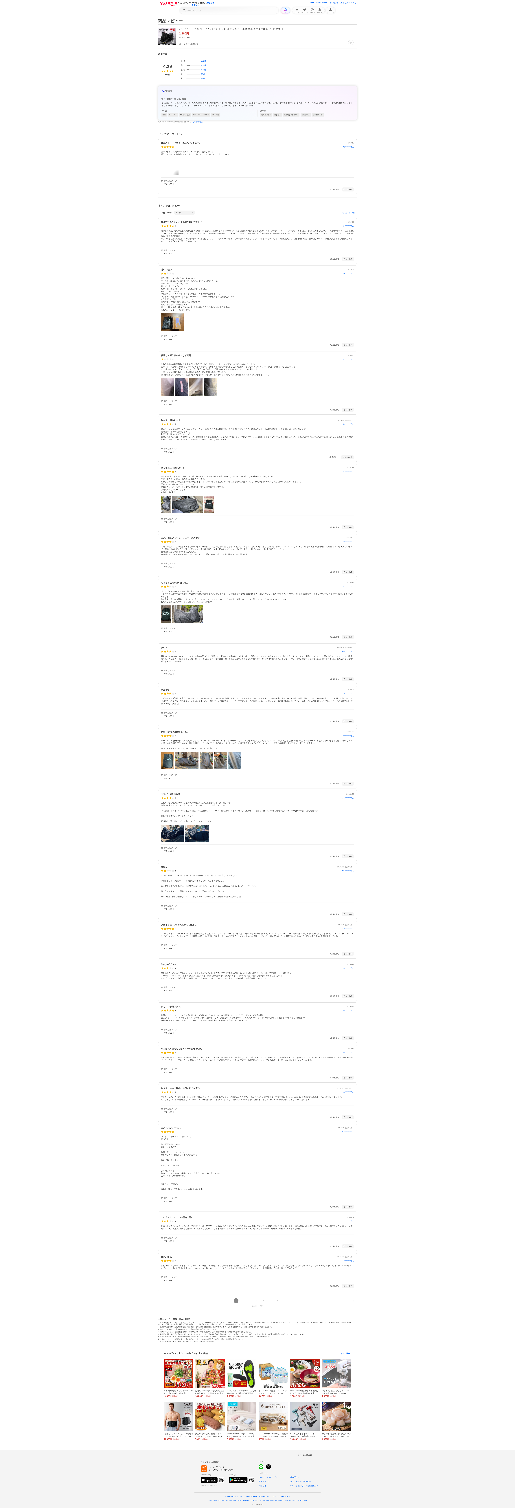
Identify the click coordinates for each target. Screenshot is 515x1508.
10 (278, 1300)
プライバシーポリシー (216, 1500)
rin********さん (348, 542)
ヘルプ (354, 3)
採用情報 (273, 1500)
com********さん (348, 1132)
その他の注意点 (197, 122)
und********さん (348, 968)
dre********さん (348, 424)
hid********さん (348, 693)
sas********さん (348, 1092)
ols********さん (348, 226)
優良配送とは (295, 1477)
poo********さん (348, 798)
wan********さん (348, 651)
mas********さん (348, 871)
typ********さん (348, 147)
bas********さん (348, 359)
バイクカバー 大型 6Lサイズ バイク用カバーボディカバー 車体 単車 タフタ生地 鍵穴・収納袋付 (231, 29)
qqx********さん (348, 472)
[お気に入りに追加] (351, 42)
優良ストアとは (265, 1481)
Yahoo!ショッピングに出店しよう (336, 3)
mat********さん (348, 736)
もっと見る (345, 1353)
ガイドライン (256, 1500)
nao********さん (348, 929)
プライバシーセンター (233, 1500)
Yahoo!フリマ (284, 1496)
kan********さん (348, 1261)
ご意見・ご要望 (301, 1500)
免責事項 (265, 1500)
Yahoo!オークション (267, 1496)
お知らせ (262, 1486)
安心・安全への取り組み (300, 1481)
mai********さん (348, 273)
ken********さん (348, 1052)
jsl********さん (349, 1221)
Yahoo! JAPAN (314, 3)
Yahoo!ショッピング (233, 1496)
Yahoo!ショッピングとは (269, 1477)
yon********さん (348, 1010)
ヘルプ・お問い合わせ (286, 1500)
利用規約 (246, 1500)
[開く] (172, 322)
